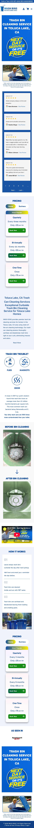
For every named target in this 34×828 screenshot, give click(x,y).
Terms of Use (9, 825)
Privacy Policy (19, 825)
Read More (17, 343)
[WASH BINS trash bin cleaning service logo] (8, 6)
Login (27, 825)
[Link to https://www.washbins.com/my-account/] (23, 9)
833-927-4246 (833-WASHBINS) (21, 1)
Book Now (13, 230)
